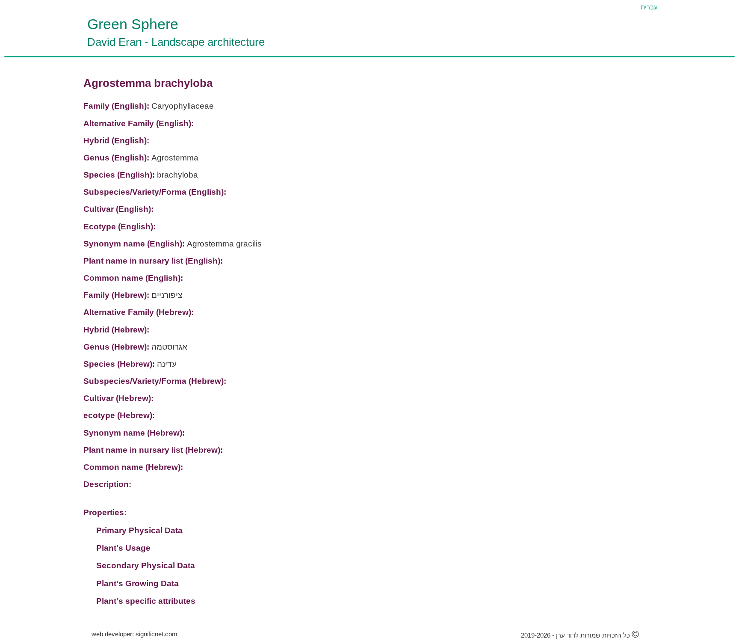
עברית (649, 7)
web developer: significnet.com (134, 634)
